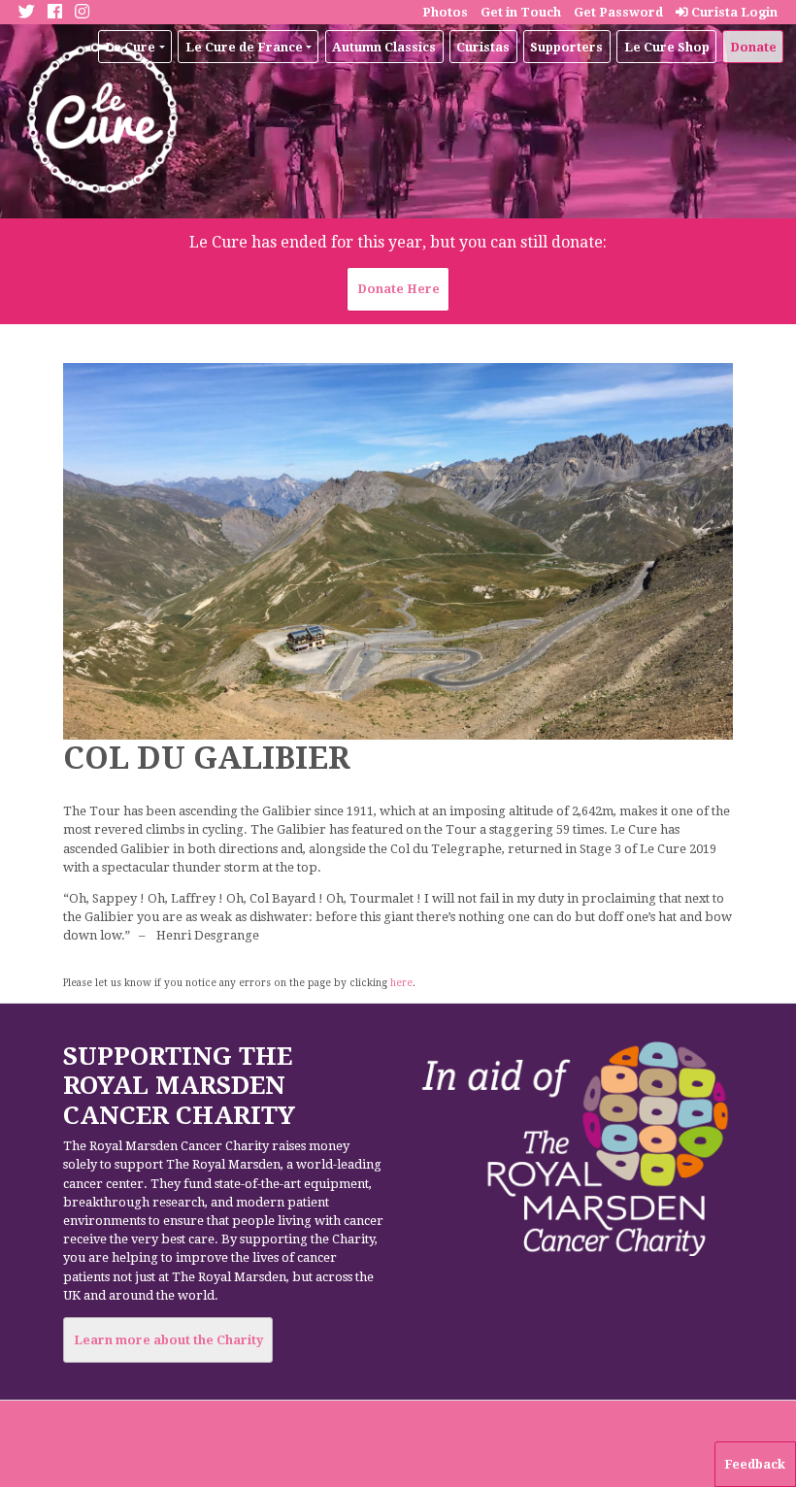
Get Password (618, 12)
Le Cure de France (244, 47)
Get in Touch (521, 12)
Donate (753, 47)
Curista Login (733, 12)
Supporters (566, 47)
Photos (445, 12)
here (401, 982)
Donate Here (398, 288)
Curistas (483, 47)
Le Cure (130, 47)
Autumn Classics (384, 47)
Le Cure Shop (667, 47)
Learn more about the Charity (168, 1340)
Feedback (754, 1464)
